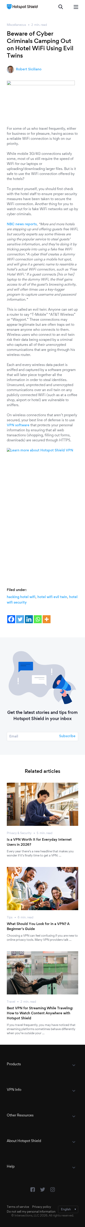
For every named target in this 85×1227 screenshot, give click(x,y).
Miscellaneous (16, 25)
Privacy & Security (19, 833)
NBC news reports (22, 224)
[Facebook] (11, 619)
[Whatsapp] (38, 619)
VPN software (18, 425)
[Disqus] (42, 515)
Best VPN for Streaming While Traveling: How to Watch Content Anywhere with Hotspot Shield (40, 1013)
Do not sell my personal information (31, 1212)
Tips (9, 917)
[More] (47, 619)
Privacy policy (41, 1207)
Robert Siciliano (28, 69)
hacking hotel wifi (21, 597)
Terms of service (18, 1207)
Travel (11, 1002)
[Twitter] (20, 619)
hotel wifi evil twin (52, 597)
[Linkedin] (29, 619)
